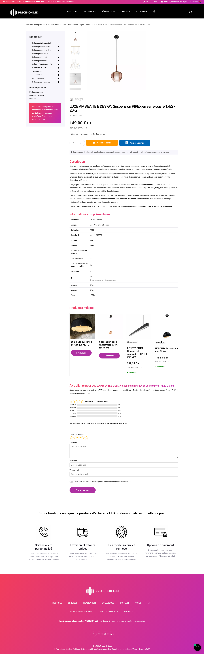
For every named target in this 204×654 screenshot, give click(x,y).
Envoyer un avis (82, 490)
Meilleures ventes (36, 92)
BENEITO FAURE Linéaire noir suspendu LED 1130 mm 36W (137, 352)
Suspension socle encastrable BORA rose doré (108, 344)
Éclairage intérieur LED (45, 46)
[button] (197, 647)
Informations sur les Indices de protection (103, 280)
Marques (32, 99)
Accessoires (45, 75)
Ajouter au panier (104, 143)
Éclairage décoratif (45, 57)
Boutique (37, 25)
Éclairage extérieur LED (45, 50)
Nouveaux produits (36, 95)
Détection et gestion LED (45, 67)
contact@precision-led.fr (174, 2)
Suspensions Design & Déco (78, 25)
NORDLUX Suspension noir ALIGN (166, 350)
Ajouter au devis (137, 143)
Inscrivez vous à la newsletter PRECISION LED (78, 621)
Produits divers (45, 78)
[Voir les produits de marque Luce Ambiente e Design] (77, 98)
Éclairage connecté (45, 60)
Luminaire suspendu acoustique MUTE (81, 343)
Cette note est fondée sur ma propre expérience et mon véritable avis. (102, 482)
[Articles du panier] (155, 11)
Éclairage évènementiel (41, 43)
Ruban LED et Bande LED (45, 64)
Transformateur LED (45, 71)
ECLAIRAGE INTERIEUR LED (54, 25)
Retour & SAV (144, 649)
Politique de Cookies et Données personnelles (92, 649)
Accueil (29, 25)
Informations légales (63, 649)
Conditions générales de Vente (124, 649)
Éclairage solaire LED (40, 54)
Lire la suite (81, 353)
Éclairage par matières (45, 82)
